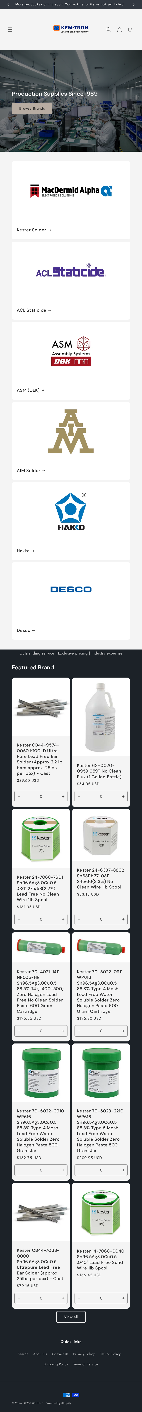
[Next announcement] (134, 5)
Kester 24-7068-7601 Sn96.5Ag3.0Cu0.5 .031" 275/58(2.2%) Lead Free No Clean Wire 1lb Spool (40, 888)
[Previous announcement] (8, 5)
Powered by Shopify (58, 1403)
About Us (40, 1354)
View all (71, 1316)
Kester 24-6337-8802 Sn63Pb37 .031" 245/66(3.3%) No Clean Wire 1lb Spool (100, 878)
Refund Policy (110, 1354)
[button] (10, 29)
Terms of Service (85, 1364)
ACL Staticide (31, 310)
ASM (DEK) (28, 390)
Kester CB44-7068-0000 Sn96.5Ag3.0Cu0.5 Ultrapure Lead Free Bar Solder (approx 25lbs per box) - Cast (40, 1264)
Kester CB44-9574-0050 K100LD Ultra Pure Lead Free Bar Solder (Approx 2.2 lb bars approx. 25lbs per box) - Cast (39, 759)
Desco (24, 630)
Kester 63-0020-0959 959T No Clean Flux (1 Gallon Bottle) (99, 771)
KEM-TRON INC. (34, 1403)
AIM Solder (28, 470)
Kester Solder (31, 230)
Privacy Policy (84, 1354)
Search (23, 1354)
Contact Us (60, 1354)
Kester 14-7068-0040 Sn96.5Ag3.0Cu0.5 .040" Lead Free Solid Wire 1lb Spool (100, 1259)
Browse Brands (32, 108)
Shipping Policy (56, 1364)
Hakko (23, 551)
